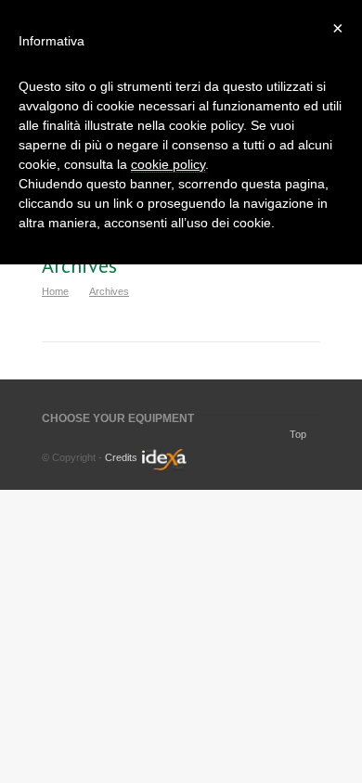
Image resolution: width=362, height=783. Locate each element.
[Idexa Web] (162, 466)
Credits (121, 457)
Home (55, 291)
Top (298, 434)
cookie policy (168, 164)
